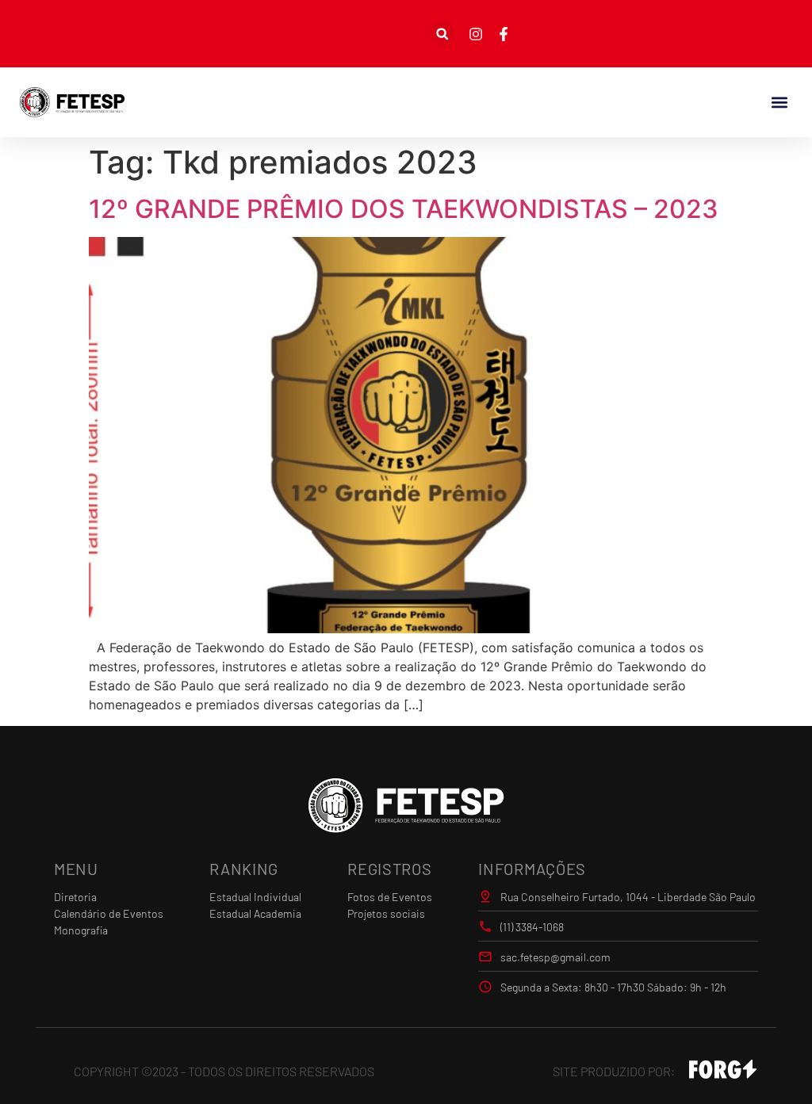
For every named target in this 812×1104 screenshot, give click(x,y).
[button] (442, 33)
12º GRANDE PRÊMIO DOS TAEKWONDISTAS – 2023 (403, 208)
